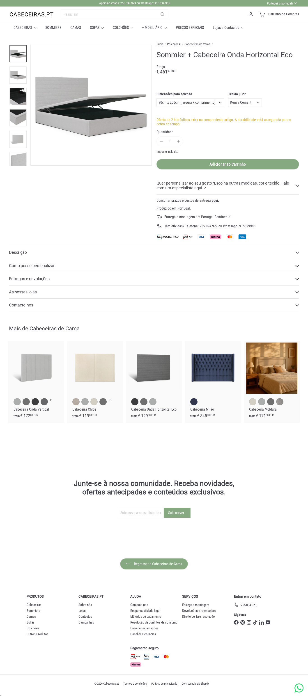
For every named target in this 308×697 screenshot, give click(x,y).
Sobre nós (85, 605)
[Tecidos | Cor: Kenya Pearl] (94, 401)
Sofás (30, 622)
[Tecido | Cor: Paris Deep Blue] (194, 401)
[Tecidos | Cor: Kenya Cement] (85, 401)
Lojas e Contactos (226, 27)
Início (159, 44)
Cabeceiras (34, 605)
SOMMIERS (53, 27)
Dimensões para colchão (174, 94)
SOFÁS (95, 27)
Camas (31, 617)
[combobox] (114, 14)
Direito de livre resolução (198, 617)
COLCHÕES (121, 27)
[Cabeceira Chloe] (95, 382)
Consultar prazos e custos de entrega (187, 200)
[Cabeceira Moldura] (272, 382)
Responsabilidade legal (145, 611)
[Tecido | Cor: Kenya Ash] (26, 401)
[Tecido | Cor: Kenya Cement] (17, 401)
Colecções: (174, 44)
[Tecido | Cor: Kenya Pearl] (252, 401)
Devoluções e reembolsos (199, 611)
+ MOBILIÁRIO (152, 27)
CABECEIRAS (23, 27)
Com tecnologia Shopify (195, 683)
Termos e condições (135, 683)
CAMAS (75, 27)
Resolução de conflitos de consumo (153, 622)
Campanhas (86, 622)
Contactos (85, 617)
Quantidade (164, 132)
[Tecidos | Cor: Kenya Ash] (103, 401)
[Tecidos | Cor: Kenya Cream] (76, 401)
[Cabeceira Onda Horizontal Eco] (154, 382)
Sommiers (33, 611)
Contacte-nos (139, 605)
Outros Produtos (37, 634)
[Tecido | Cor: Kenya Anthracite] (35, 401)
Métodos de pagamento (145, 617)
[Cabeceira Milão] (213, 382)
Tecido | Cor (237, 94)
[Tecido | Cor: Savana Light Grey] (279, 401)
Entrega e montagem (195, 605)
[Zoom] (91, 105)
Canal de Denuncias (143, 634)
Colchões (33, 628)
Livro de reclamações (144, 628)
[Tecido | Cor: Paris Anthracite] (44, 401)
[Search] (162, 14)
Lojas (82, 611)
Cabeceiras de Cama (197, 44)
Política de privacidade (164, 683)
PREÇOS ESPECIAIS (190, 27)
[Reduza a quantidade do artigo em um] (161, 141)
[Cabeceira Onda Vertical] (36, 382)
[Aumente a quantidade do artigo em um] (178, 141)
